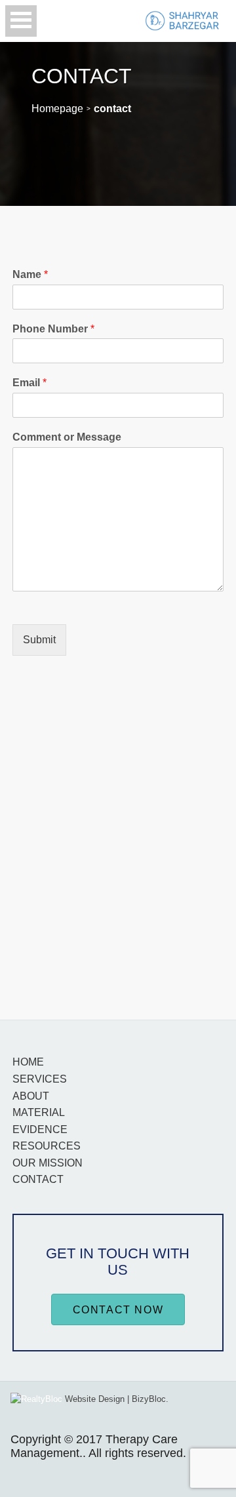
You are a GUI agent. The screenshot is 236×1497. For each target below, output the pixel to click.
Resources (46, 1145)
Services (39, 1079)
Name (30, 274)
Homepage (57, 108)
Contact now (118, 1309)
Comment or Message (66, 437)
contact (38, 1179)
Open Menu (21, 21)
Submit (39, 639)
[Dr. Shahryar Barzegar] (182, 21)
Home (28, 1062)
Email (29, 382)
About (30, 1096)
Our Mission (47, 1162)
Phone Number (53, 328)
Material (38, 1112)
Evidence (40, 1129)
